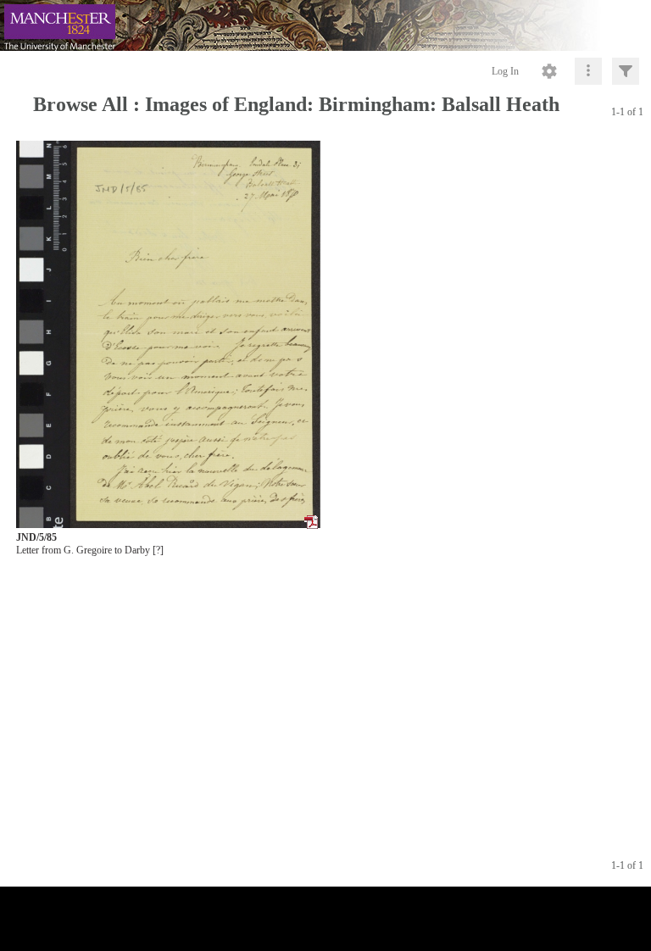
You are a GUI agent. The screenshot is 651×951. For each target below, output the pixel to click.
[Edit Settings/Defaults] (549, 71)
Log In (505, 71)
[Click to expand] (625, 71)
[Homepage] (325, 25)
